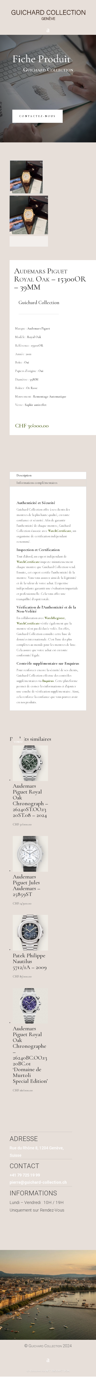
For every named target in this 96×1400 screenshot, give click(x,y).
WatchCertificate (59, 531)
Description (24, 475)
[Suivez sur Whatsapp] (55, 1234)
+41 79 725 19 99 (25, 1175)
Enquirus (72, 663)
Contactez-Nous (37, 116)
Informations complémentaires (37, 483)
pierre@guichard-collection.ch (38, 1182)
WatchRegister (54, 618)
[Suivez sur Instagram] (40, 1234)
